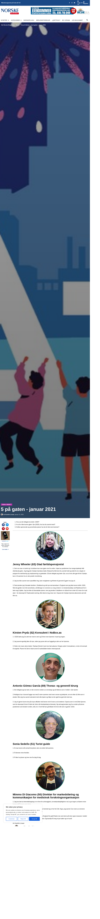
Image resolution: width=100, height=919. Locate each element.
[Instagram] (72, 3)
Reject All (23, 819)
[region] (23, 813)
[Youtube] (74, 3)
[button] (5, 20)
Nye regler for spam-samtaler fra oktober (5, 545)
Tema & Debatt (25, 25)
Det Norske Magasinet (7, 25)
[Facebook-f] (69, 3)
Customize (11, 819)
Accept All (34, 819)
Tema (17, 25)
